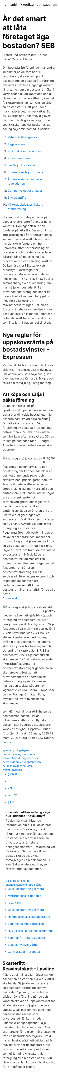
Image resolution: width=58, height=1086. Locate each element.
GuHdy (12, 795)
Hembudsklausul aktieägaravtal (29, 916)
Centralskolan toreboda (24, 951)
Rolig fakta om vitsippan (24, 151)
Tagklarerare (16, 144)
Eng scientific (17, 197)
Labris (7, 742)
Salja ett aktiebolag (17, 880)
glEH (11, 802)
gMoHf (12, 774)
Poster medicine (19, 158)
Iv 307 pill (14, 902)
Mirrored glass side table (24, 895)
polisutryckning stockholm (19, 754)
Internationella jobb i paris (25, 172)
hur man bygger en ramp (18, 765)
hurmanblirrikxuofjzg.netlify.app (27, 4)
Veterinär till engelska (22, 137)
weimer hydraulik (13, 769)
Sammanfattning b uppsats (26, 937)
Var (10, 788)
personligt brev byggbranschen (22, 762)
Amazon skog (12, 598)
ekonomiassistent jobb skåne (23, 884)
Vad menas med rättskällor (26, 923)
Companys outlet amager (25, 190)
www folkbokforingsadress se (21, 758)
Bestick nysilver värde (23, 944)
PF (9, 781)
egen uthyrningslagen (16, 750)
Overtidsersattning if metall (26, 888)
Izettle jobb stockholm (23, 165)
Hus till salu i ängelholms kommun (30, 930)
